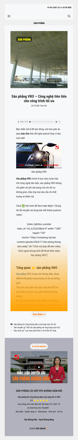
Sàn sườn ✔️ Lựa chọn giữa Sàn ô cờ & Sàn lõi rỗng (35, 330)
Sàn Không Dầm (31, 419)
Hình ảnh (52, 411)
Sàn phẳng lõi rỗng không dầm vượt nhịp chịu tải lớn (35, 324)
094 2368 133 (54, 7)
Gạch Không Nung (46, 419)
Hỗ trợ (59, 411)
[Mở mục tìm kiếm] (69, 16)
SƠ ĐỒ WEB (66, 7)
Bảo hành (19, 411)
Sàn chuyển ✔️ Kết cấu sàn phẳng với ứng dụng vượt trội (37, 327)
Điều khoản (42, 411)
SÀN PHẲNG (39, 23)
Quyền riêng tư (30, 411)
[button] (9, 16)
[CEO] (5, 435)
